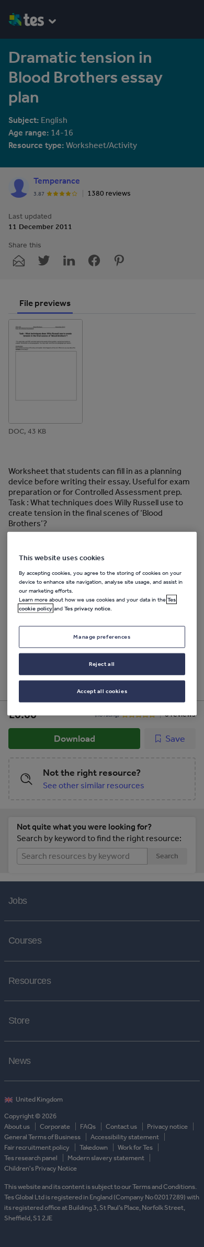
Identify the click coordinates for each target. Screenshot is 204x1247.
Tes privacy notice (87, 608)
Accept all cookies (102, 690)
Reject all (102, 663)
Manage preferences (101, 636)
